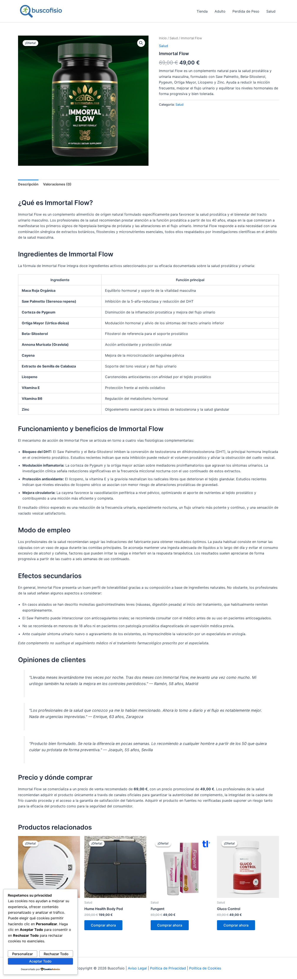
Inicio (163, 38)
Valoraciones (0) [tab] (57, 184)
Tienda (202, 11)
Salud (270, 11)
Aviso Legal (137, 968)
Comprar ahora (103, 925)
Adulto (220, 11)
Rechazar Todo (56, 954)
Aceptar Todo (40, 961)
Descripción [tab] (28, 184)
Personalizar (22, 954)
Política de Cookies (205, 968)
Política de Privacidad (168, 968)
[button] (141, 43)
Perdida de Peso (245, 11)
